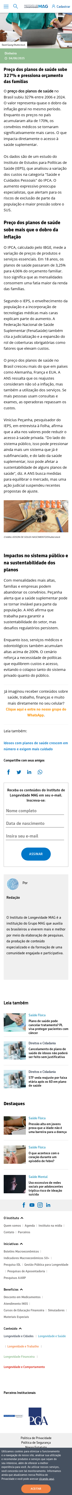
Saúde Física (37, 1015)
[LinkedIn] (48, 1205)
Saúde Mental (38, 1177)
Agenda (30, 1225)
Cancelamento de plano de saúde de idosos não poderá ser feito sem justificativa (48, 1053)
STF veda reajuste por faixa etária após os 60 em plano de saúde (48, 1081)
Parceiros (24, 1232)
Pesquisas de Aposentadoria (26, 1271)
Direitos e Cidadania (42, 1043)
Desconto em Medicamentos (22, 1297)
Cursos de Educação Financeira (24, 1310)
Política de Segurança (36, 1442)
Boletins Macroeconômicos (21, 1251)
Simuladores (56, 1310)
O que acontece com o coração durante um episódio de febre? (44, 1157)
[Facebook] (24, 1205)
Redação (13, 897)
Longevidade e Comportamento (24, 1367)
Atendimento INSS (16, 1303)
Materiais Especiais (16, 1317)
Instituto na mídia (50, 1225)
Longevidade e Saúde (52, 1336)
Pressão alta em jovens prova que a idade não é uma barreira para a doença (48, 1128)
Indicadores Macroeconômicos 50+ (26, 1258)
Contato (9, 1232)
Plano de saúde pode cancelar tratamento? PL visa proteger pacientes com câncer (48, 1027)
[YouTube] (32, 1205)
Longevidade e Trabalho (23, 1346)
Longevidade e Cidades (19, 1336)
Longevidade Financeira (19, 1356)
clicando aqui (46, 1478)
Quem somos (12, 1225)
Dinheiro (11, 53)
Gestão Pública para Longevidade (46, 1264)
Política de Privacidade (36, 1438)
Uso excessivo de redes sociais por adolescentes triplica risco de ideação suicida (46, 1188)
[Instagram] (40, 1205)
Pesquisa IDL (12, 1264)
